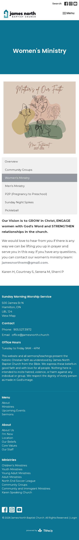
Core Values (9, 445)
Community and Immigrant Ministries (26, 488)
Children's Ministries (14, 465)
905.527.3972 (22, 329)
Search (57, 3)
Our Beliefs (9, 441)
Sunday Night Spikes (19, 202)
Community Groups (18, 169)
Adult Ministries (11, 477)
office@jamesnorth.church (30, 335)
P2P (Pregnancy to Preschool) (26, 194)
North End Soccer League (18, 481)
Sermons (7, 414)
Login (73, 517)
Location (7, 438)
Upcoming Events (13, 410)
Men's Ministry (15, 186)
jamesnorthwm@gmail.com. (25, 262)
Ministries (8, 406)
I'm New (7, 434)
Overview (11, 161)
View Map (9, 315)
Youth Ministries (12, 469)
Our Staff (7, 449)
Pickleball (12, 210)
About (6, 402)
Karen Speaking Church (17, 492)
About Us (8, 430)
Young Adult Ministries (16, 473)
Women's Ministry (17, 178)
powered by (37, 533)
